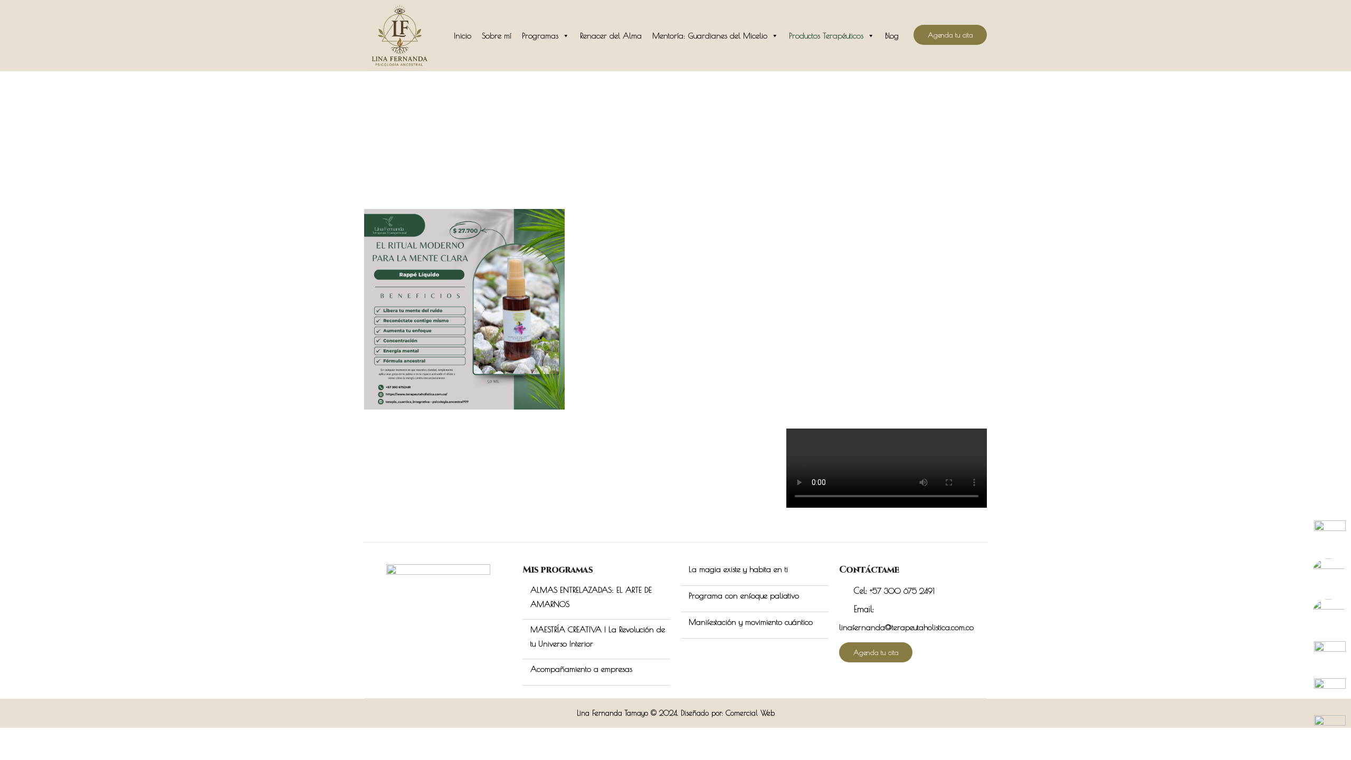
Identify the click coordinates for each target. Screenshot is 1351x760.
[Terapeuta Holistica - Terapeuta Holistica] (399, 35)
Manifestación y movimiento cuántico (751, 622)
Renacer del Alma (611, 35)
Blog (892, 35)
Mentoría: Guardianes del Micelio (709, 35)
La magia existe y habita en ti (738, 569)
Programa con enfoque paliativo (744, 595)
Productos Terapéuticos (826, 35)
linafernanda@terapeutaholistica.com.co (906, 627)
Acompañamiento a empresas (581, 668)
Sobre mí (496, 35)
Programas (540, 35)
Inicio (462, 35)
